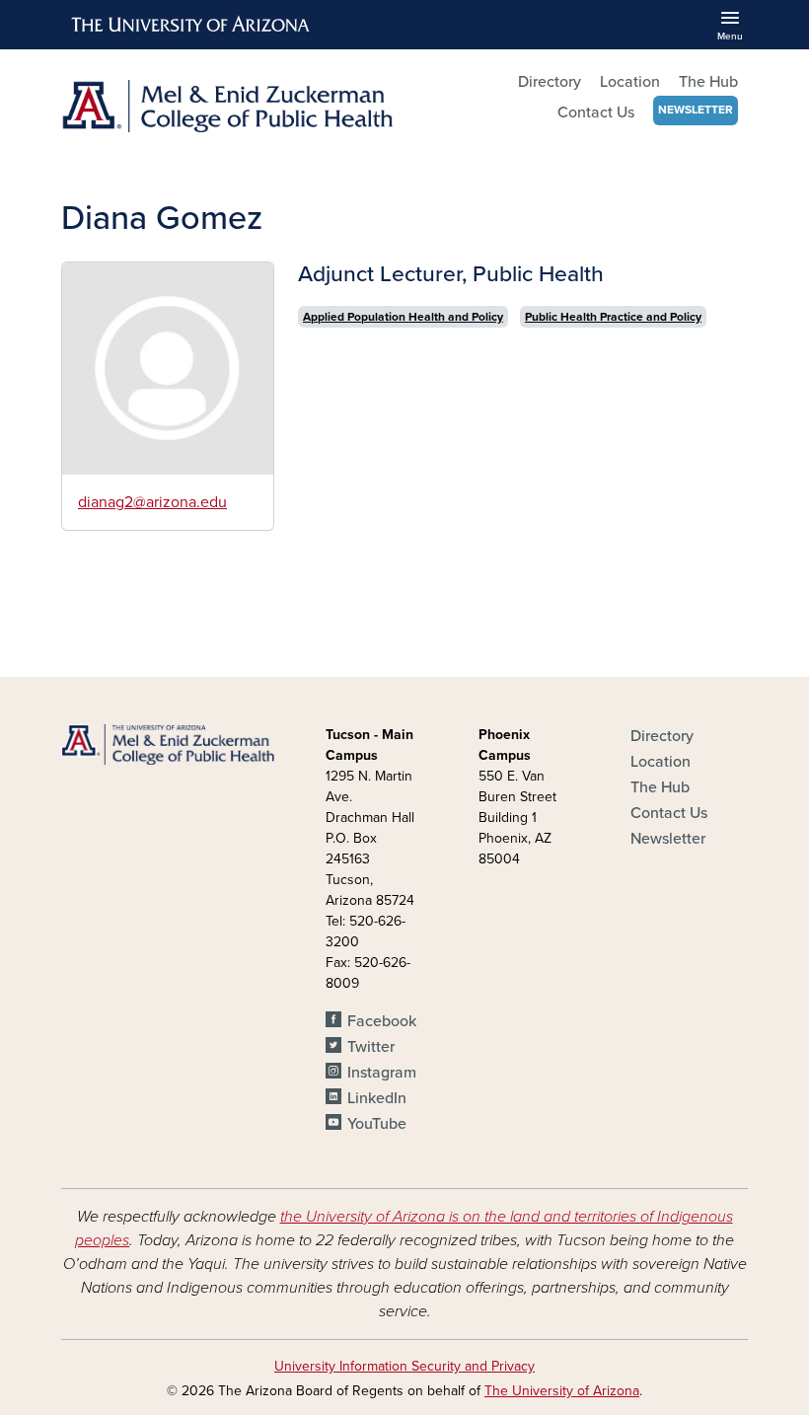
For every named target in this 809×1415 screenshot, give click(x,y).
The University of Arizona (561, 1390)
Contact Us (595, 112)
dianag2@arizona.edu (152, 502)
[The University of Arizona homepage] (191, 24)
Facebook (381, 1021)
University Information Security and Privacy (404, 1366)
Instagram (381, 1072)
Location (630, 82)
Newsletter (695, 109)
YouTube (376, 1124)
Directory (549, 82)
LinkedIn (376, 1098)
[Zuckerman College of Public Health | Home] (227, 106)
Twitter (371, 1047)
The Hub (708, 82)
